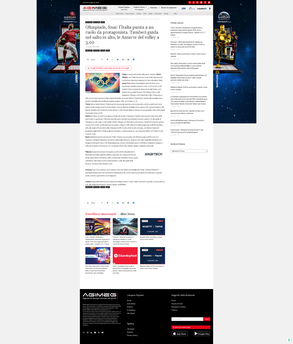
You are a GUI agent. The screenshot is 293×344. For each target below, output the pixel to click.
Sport (107, 50)
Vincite (139, 14)
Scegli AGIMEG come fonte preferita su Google (109, 68)
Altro (175, 14)
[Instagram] (193, 2)
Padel (150, 14)
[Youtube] (209, 2)
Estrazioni (158, 14)
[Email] (123, 59)
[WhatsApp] (112, 59)
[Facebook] (189, 2)
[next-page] (90, 277)
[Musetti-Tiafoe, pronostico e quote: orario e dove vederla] (152, 226)
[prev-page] (86, 277)
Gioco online (130, 14)
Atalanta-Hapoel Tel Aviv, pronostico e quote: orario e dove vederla (189, 88)
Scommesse (95, 19)
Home (87, 19)
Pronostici (96, 50)
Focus (102, 22)
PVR (144, 14)
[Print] (128, 59)
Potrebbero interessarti (100, 214)
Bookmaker (89, 50)
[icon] (179, 335)
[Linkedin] (197, 2)
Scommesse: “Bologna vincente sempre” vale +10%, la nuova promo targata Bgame (187, 131)
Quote (166, 14)
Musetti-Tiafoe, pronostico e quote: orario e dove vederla (188, 55)
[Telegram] (201, 2)
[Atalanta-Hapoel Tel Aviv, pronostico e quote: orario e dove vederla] (152, 255)
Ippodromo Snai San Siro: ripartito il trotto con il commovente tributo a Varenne (187, 112)
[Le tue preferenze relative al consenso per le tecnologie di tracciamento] (289, 340)
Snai (128, 83)
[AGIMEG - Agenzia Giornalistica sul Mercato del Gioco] (95, 8)
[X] (205, 2)
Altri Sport (105, 19)
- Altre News (126, 214)
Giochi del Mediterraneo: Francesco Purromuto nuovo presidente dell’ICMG (187, 122)
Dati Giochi (119, 14)
